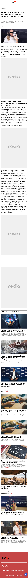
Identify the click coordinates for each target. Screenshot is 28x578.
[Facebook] (1, 564)
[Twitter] (5, 564)
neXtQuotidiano (4, 19)
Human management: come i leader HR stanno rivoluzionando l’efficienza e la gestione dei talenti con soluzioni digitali (13, 357)
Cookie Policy (21, 570)
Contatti (8, 570)
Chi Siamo (3, 570)
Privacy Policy (14, 570)
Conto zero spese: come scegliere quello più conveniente (13, 461)
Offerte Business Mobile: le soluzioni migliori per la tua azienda (13, 538)
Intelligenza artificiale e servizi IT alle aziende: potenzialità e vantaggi (13, 331)
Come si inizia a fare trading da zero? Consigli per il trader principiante (13, 513)
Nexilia (2, 336)
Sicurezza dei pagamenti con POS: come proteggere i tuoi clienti (12, 437)
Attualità (3, 8)
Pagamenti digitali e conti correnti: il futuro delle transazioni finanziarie (13, 411)
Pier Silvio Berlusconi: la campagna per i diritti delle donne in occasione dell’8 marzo (13, 385)
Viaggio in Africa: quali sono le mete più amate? (13, 487)
